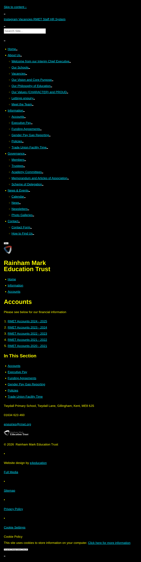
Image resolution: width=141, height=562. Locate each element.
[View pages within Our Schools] (29, 68)
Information (15, 285)
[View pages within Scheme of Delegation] (42, 185)
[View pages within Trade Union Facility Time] (47, 148)
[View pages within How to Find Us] (33, 234)
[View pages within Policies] (23, 142)
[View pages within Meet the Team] (32, 105)
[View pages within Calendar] (25, 197)
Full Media (11, 472)
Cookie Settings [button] (14, 527)
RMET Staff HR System (49, 19)
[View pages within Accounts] (25, 117)
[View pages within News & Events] (29, 191)
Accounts (14, 291)
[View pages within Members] (25, 160)
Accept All (7, 549)
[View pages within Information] (24, 111)
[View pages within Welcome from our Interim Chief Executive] (70, 62)
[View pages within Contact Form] (31, 228)
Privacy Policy (13, 509)
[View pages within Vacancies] (26, 74)
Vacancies (25, 19)
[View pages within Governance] (25, 154)
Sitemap (9, 490)
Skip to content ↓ (15, 7)
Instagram (11, 19)
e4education (38, 463)
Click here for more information (109, 543)
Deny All (25, 549)
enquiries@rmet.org (17, 424)
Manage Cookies (16, 549)
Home (12, 279)
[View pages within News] (20, 203)
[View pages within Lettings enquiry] (34, 99)
